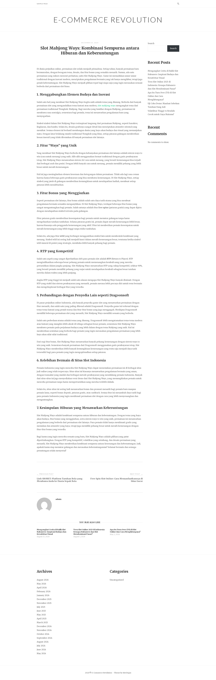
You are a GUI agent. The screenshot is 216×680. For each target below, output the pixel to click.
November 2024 (44, 630)
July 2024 (41, 646)
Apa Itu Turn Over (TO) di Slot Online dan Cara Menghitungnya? (162, 96)
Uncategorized (117, 580)
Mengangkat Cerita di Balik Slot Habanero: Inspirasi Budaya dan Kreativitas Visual (163, 74)
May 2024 (41, 653)
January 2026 (43, 595)
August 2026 (42, 580)
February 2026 (43, 591)
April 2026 (42, 587)
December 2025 (44, 599)
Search (151, 43)
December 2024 (44, 626)
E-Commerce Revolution (108, 19)
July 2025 (41, 607)
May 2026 (41, 584)
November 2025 (44, 603)
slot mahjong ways (107, 105)
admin (58, 499)
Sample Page (42, 4)
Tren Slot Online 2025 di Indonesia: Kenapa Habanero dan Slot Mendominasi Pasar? (162, 85)
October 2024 (43, 634)
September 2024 (44, 638)
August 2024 (42, 642)
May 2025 (41, 615)
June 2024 (41, 649)
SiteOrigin (127, 673)
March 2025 (42, 622)
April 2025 (41, 618)
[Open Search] (178, 4)
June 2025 (41, 611)
